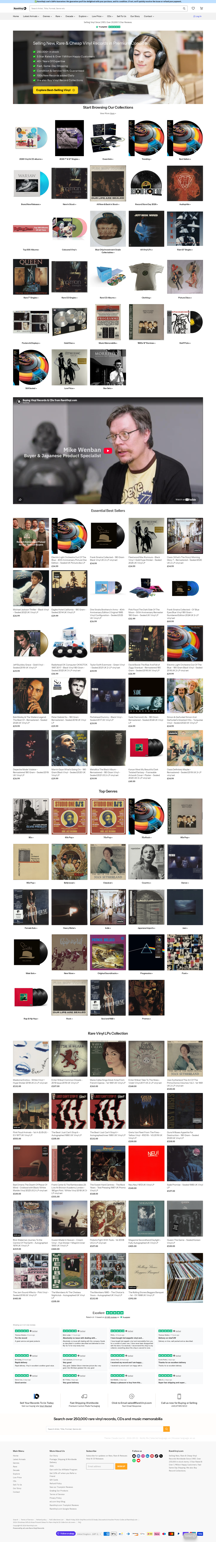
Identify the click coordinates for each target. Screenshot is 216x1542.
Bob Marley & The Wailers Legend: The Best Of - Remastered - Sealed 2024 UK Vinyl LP (30, 720)
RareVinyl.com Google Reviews (63, 1509)
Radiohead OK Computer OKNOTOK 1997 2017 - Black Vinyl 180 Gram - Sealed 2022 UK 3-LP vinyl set (70, 667)
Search (15, 1520)
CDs (109, 16)
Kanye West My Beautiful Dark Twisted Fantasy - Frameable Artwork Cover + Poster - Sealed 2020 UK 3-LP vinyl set (144, 773)
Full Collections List (56, 1520)
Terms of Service (57, 1494)
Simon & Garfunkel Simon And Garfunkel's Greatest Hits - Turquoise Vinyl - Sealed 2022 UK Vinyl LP (185, 720)
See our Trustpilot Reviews (61, 1487)
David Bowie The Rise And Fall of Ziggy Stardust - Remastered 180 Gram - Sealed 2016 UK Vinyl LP (144, 667)
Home (16, 16)
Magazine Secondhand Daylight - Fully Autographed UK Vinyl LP (144, 1241)
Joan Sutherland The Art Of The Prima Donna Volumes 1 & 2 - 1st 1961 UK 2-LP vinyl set (185, 1083)
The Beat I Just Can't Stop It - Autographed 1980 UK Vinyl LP (67, 1133)
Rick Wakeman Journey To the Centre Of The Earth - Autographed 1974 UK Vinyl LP (30, 1243)
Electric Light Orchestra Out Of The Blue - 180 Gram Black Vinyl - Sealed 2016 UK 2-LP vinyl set (184, 667)
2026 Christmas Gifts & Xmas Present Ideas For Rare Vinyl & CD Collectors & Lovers (44, 1522)
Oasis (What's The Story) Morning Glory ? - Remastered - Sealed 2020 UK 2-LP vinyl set (184, 560)
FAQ (79, 1522)
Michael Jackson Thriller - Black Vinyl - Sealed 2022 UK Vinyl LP (31, 611)
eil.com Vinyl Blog (57, 1501)
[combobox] (105, 8)
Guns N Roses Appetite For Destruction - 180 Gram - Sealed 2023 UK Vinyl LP (183, 1135)
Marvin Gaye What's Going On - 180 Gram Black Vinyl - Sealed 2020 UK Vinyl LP (69, 772)
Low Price (97, 16)
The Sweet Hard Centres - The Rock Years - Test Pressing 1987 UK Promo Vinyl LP (108, 1187)
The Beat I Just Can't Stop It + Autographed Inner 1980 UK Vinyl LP (108, 1133)
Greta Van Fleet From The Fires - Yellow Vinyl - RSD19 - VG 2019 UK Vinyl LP (145, 1135)
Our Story (135, 16)
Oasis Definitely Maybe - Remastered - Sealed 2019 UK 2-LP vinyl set (184, 772)
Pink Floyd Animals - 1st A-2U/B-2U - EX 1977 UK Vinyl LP (30, 1133)
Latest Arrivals (30, 16)
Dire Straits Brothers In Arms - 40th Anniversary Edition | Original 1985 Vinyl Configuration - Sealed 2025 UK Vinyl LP (107, 613)
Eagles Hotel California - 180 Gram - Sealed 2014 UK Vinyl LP (69, 611)
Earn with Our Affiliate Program (63, 1469)
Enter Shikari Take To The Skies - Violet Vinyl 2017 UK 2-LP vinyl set (145, 1081)
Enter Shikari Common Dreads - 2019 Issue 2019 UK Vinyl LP (67, 1081)
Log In (198, 16)
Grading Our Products (59, 1491)
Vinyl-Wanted (46, 1406)
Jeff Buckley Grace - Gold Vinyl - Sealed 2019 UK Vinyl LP (28, 666)
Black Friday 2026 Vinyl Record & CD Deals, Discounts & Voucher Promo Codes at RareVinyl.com (101, 1520)
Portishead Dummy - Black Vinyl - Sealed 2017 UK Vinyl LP (106, 718)
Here (112, 113)
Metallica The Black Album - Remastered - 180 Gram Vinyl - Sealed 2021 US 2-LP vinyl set (105, 772)
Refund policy (41, 1520)
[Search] (184, 8)
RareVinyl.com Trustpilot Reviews (64, 1505)
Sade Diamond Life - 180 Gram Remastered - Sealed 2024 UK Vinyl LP (145, 720)
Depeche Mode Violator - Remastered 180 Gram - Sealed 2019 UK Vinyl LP (31, 772)
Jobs (52, 1466)
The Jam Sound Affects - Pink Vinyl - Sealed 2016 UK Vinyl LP (31, 1293)
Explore (83, 16)
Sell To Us (121, 16)
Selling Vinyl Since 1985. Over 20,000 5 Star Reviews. (108, 22)
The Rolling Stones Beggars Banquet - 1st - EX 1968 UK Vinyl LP (146, 1293)
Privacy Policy (56, 1498)
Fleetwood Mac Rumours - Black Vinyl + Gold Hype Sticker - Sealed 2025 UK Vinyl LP (145, 560)
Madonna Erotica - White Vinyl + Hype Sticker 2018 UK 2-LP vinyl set (30, 1081)
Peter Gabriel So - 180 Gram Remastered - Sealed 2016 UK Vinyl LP (69, 720)
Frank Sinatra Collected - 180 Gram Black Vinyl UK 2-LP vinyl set (107, 558)
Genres (46, 16)
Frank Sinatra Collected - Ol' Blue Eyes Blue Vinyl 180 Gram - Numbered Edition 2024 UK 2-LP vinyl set (183, 613)
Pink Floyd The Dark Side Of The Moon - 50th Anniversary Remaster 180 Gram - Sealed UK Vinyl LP (145, 612)
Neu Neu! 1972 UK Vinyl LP (141, 1184)
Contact (148, 16)
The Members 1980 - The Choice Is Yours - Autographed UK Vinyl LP (107, 1293)
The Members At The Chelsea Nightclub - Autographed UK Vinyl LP (68, 1295)
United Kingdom (87, 1534)
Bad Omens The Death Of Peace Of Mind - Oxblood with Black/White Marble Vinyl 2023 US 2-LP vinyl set (30, 1187)
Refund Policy (56, 1483)
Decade (70, 16)
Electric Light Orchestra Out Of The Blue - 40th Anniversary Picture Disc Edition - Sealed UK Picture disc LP (69, 560)
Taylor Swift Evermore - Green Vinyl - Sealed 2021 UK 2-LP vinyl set (107, 666)
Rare (58, 16)
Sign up (121, 1466)
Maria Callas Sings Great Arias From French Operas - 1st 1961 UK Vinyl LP (108, 1081)
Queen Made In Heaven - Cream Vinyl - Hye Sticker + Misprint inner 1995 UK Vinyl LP (68, 1243)
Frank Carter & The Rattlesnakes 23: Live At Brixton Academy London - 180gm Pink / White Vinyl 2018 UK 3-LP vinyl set (70, 1188)
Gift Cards (54, 1480)
